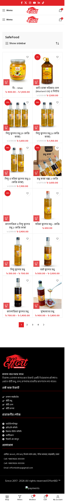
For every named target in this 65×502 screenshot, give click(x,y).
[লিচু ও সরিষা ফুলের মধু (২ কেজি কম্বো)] (17, 160)
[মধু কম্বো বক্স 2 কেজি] (47, 160)
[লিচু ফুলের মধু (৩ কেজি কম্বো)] (17, 114)
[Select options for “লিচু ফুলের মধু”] (6, 264)
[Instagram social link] (30, 2)
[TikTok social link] (43, 2)
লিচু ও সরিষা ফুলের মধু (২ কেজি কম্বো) (17, 180)
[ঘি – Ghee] (17, 69)
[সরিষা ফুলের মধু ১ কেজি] (47, 205)
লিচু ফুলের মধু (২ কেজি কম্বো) (47, 135)
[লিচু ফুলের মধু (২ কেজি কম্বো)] (47, 114)
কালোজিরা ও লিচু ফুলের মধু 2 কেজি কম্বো (17, 226)
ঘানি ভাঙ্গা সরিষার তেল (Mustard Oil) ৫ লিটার (47, 89)
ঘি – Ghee (17, 88)
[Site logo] (32, 10)
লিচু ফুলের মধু (17, 269)
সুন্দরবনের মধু (47, 312)
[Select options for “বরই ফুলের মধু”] (36, 264)
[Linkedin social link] (39, 2)
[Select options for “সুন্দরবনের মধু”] (36, 306)
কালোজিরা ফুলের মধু (17, 312)
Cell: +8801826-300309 (14, 459)
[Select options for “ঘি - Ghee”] (6, 82)
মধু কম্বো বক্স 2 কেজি (47, 179)
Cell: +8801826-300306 (14, 463)
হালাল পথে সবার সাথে (12, 374)
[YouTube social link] (34, 2)
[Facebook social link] (22, 2)
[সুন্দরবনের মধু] (47, 292)
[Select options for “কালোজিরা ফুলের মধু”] (6, 306)
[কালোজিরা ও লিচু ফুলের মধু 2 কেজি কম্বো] (17, 205)
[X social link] (26, 2)
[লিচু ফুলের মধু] (17, 250)
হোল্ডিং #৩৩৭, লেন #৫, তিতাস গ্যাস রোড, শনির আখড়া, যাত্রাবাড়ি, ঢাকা (31, 454)
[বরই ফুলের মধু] (47, 250)
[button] (36, 82)
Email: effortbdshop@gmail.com (18, 468)
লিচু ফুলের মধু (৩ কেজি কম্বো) (17, 135)
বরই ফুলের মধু (47, 269)
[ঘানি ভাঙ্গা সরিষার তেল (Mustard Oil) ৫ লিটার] (47, 69)
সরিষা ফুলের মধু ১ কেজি (47, 224)
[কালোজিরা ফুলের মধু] (17, 292)
